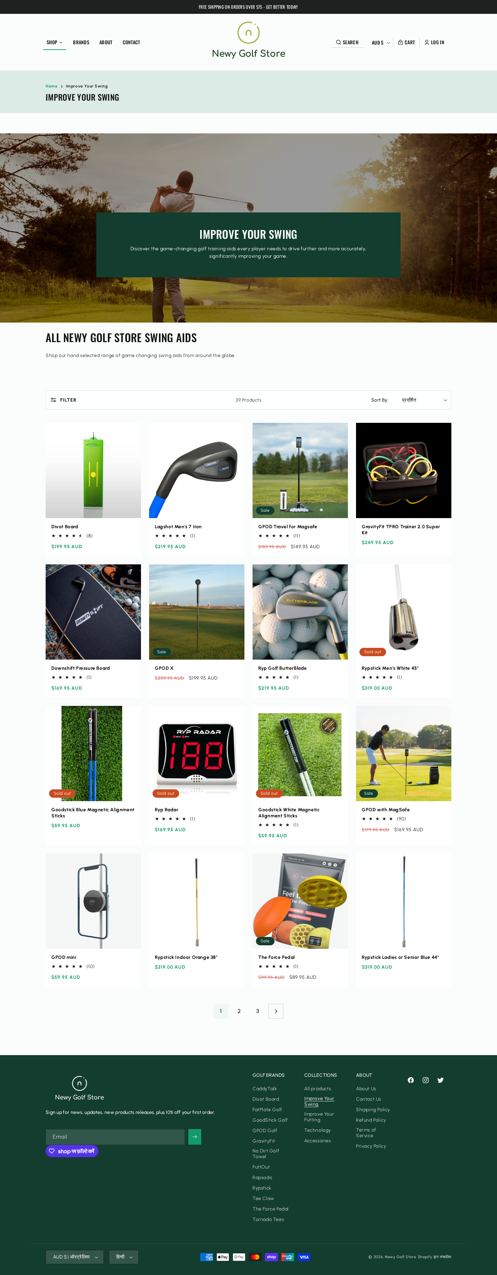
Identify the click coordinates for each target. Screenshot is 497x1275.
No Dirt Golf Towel (266, 1153)
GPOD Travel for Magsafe (287, 527)
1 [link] (221, 1011)
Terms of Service (366, 1133)
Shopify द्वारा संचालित (435, 1257)
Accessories (317, 1141)
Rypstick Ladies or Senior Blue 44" (400, 957)
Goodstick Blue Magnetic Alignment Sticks (93, 813)
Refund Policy (371, 1120)
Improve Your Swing (87, 86)
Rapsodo (262, 1177)
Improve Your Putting (319, 1117)
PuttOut (261, 1167)
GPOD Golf (265, 1130)
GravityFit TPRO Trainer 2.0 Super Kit (401, 530)
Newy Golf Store (400, 1257)
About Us (366, 1089)
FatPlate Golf (267, 1110)
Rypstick (262, 1188)
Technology (317, 1130)
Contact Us (368, 1099)
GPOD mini (63, 957)
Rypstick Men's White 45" (390, 668)
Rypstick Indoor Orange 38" (186, 957)
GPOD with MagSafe (386, 810)
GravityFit (264, 1141)
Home (51, 86)
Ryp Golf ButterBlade (282, 668)
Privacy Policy (371, 1146)
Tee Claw (263, 1198)
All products (317, 1089)
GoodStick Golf (270, 1120)
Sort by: (379, 400)
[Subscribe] (194, 1137)
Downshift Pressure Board (80, 668)
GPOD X (164, 668)
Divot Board (64, 527)
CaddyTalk (265, 1089)
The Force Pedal (276, 957)
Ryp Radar (166, 810)
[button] (349, 42)
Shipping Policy (373, 1110)
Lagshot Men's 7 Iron (178, 527)
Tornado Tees (268, 1219)
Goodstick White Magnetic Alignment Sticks (289, 813)
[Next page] (275, 1011)
